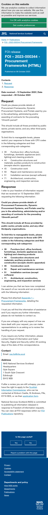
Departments (9, 489)
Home (4, 39)
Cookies (7, 468)
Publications (14, 39)
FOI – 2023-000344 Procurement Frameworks (23, 42)
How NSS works (11, 485)
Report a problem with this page (24, 453)
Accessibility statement (14, 471)
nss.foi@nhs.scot (17, 354)
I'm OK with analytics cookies (24, 20)
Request (8, 83)
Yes (18, 443)
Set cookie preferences (24, 25)
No (32, 443)
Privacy (7, 465)
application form (30, 396)
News (6, 495)
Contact (7, 475)
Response (9, 86)
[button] (45, 34)
